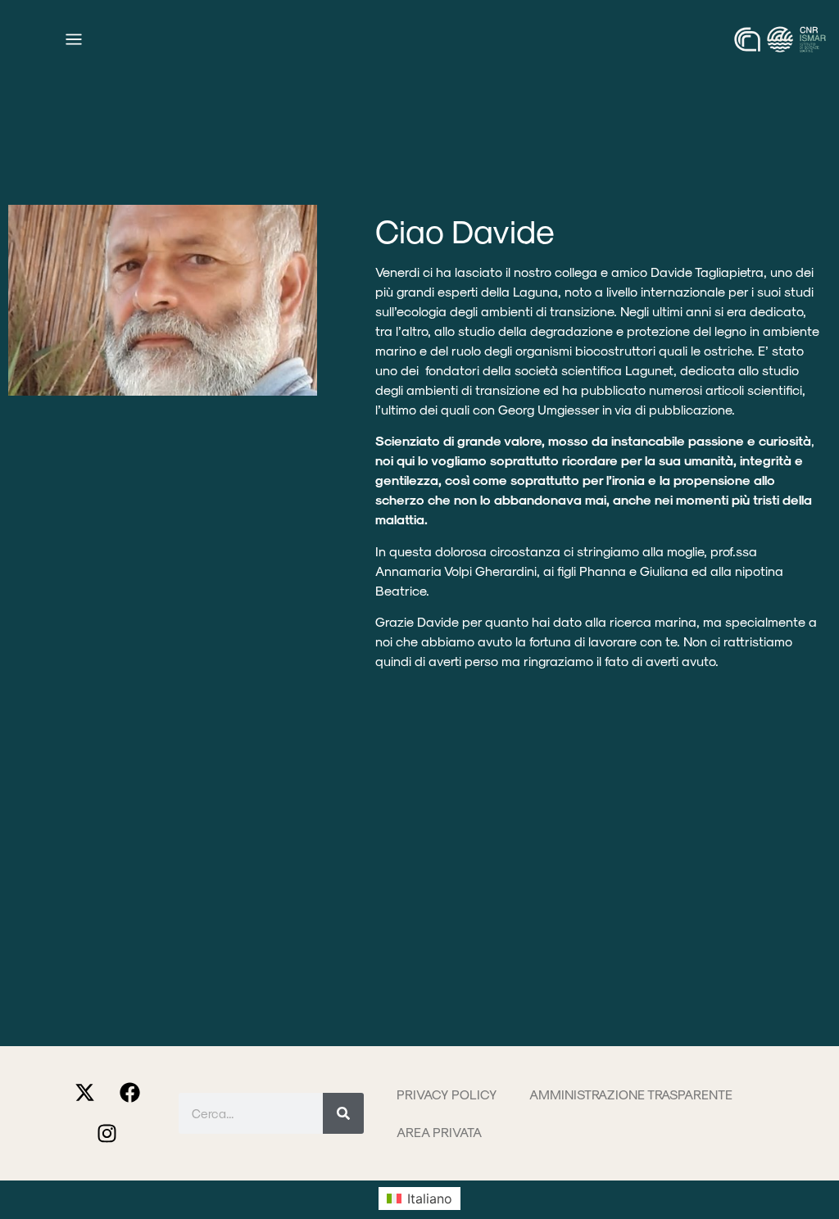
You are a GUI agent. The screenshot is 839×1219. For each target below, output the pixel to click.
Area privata (439, 1132)
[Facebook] (129, 1092)
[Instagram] (107, 1133)
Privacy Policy (447, 1094)
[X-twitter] (84, 1092)
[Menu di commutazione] (73, 39)
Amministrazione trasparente (630, 1094)
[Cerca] (343, 1113)
